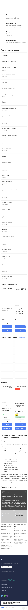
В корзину (7, 326)
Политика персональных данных (8, 571)
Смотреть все (22, 337)
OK (24, 603)
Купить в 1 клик (6, 330)
